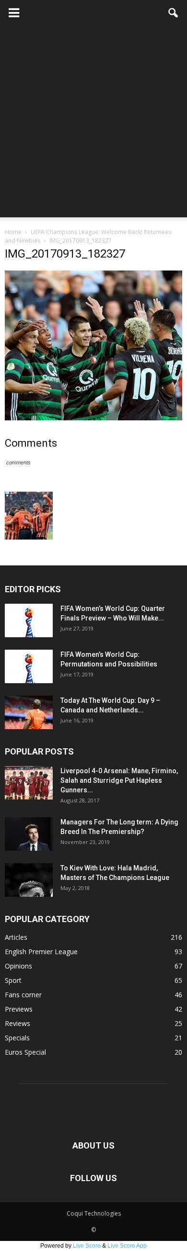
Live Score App (127, 1245)
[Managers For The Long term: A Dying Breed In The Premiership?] (29, 834)
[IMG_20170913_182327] (93, 418)
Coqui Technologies (94, 1213)
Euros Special (25, 1052)
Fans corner (23, 994)
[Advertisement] (93, 124)
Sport (13, 980)
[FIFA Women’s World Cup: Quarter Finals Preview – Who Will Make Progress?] (29, 620)
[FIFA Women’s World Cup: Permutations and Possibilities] (29, 666)
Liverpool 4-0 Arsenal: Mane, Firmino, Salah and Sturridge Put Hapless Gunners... (119, 780)
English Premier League (41, 951)
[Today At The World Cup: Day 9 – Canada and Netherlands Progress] (29, 712)
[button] (173, 13)
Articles (16, 937)
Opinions (18, 965)
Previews (19, 1009)
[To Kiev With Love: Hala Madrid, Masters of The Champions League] (29, 880)
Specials (17, 1037)
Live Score (87, 1245)
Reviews (17, 1023)
